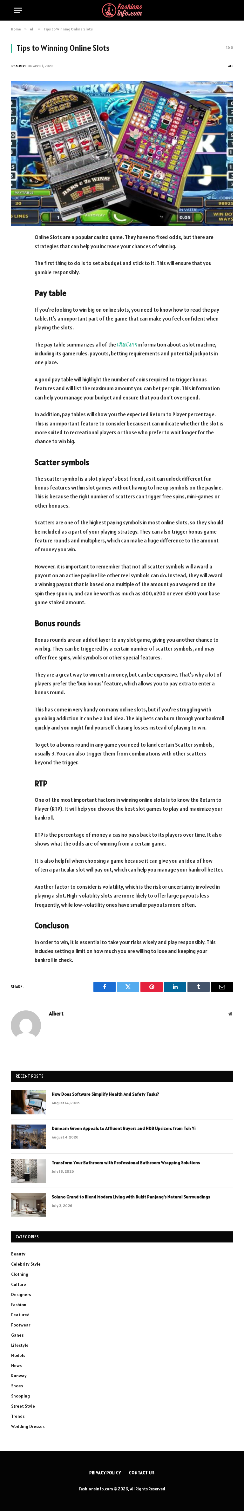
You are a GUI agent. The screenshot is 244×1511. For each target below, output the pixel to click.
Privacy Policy (105, 1472)
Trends (17, 1416)
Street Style (23, 1406)
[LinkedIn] (17, 286)
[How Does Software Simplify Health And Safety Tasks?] (28, 1102)
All (230, 66)
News (16, 1365)
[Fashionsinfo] (122, 10)
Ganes (17, 1335)
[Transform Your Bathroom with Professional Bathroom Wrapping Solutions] (28, 1171)
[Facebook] (17, 254)
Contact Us (142, 1472)
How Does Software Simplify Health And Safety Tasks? (105, 1094)
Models (18, 1355)
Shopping (20, 1396)
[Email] (17, 318)
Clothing (19, 1274)
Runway (19, 1375)
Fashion (18, 1304)
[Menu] (18, 10)
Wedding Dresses (27, 1426)
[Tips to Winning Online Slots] (122, 153)
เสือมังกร (127, 344)
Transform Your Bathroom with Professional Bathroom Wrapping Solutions (126, 1162)
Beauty (18, 1254)
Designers (21, 1294)
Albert (21, 66)
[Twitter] (17, 270)
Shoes (17, 1386)
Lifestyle (20, 1345)
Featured (20, 1315)
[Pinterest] (17, 302)
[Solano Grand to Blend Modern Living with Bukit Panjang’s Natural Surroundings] (28, 1205)
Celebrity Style (26, 1264)
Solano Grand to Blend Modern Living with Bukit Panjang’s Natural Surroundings (131, 1197)
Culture (18, 1284)
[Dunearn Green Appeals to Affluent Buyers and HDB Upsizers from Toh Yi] (28, 1137)
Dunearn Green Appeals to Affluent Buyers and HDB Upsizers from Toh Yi (124, 1128)
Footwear (20, 1325)
